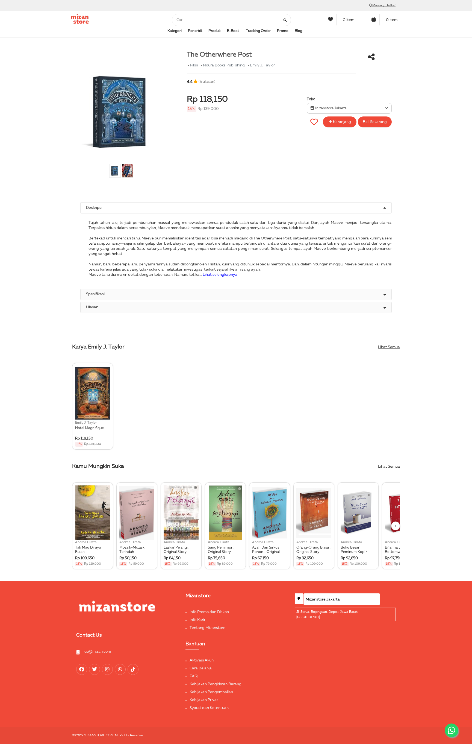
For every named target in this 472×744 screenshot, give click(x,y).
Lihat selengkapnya (220, 275)
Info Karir (197, 620)
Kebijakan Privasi (204, 700)
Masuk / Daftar (383, 5)
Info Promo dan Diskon (209, 612)
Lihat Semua (389, 347)
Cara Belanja (201, 668)
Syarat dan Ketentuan (209, 708)
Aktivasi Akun (202, 660)
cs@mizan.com (97, 652)
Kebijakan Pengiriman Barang (215, 684)
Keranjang (341, 122)
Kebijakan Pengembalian (211, 692)
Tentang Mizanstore (207, 628)
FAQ (194, 676)
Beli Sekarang (375, 122)
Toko (311, 99)
